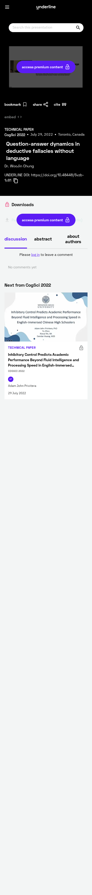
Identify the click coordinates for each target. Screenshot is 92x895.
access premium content (42, 67)
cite (57, 104)
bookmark (12, 104)
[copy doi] (18, 180)
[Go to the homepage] (46, 7)
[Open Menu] (7, 7)
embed (10, 117)
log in (35, 255)
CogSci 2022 (38, 285)
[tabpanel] (46, 261)
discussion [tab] (15, 238)
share (37, 104)
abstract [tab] (43, 238)
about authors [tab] (73, 238)
